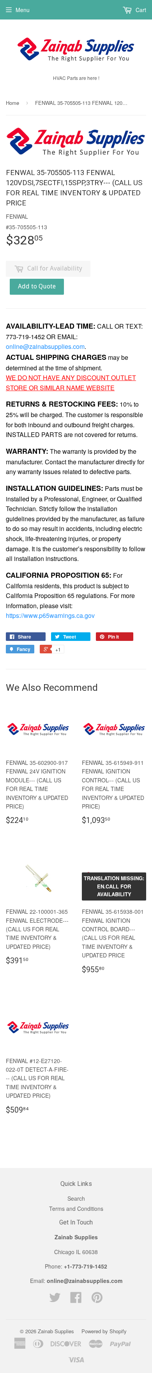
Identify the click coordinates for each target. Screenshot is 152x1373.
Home (12, 102)
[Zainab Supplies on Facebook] (76, 1300)
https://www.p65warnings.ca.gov (50, 615)
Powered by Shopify (104, 1331)
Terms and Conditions (76, 1208)
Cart (140, 10)
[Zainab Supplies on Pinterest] (97, 1300)
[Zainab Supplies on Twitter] (55, 1300)
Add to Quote (37, 286)
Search (76, 1198)
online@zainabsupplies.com (45, 346)
